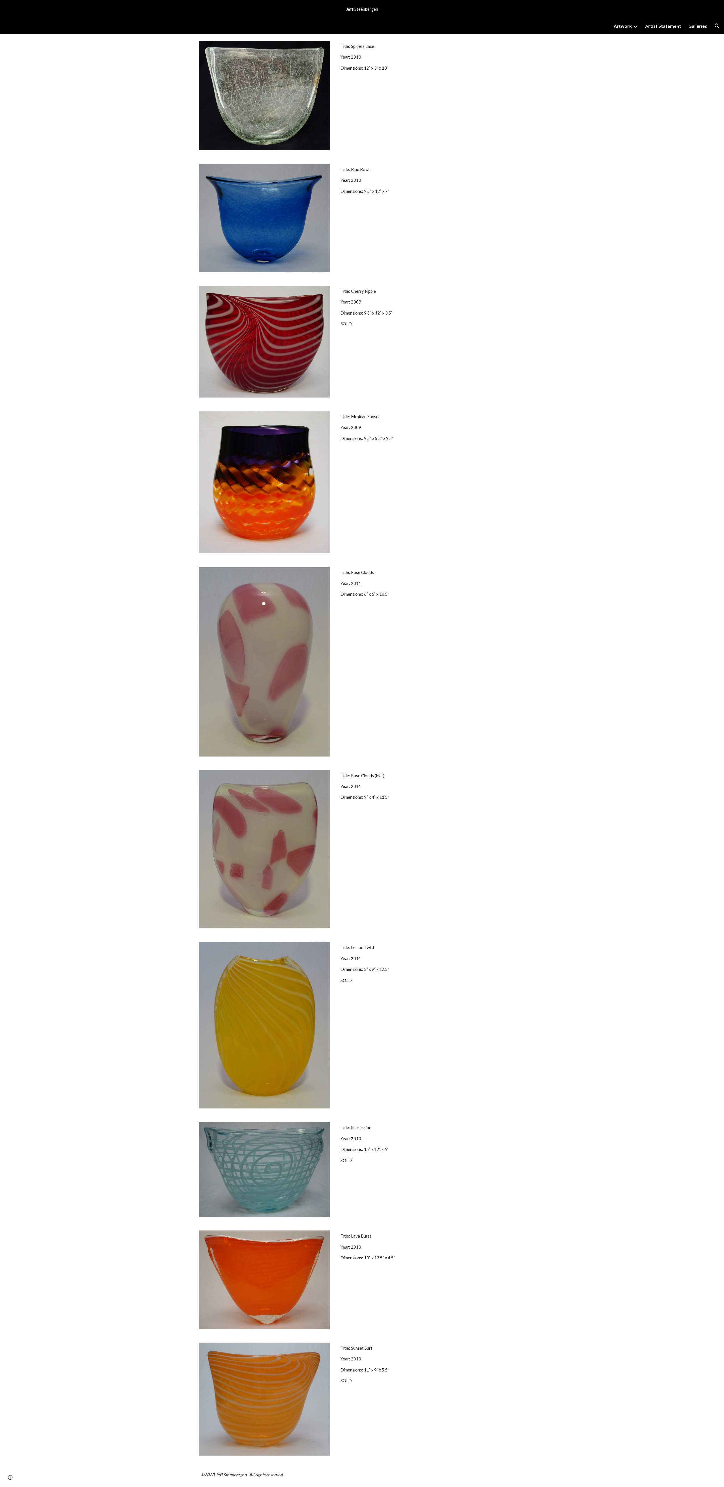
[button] (717, 26)
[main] (389, 57)
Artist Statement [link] (663, 26)
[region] (362, 9)
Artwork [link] (623, 26)
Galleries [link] (697, 26)
